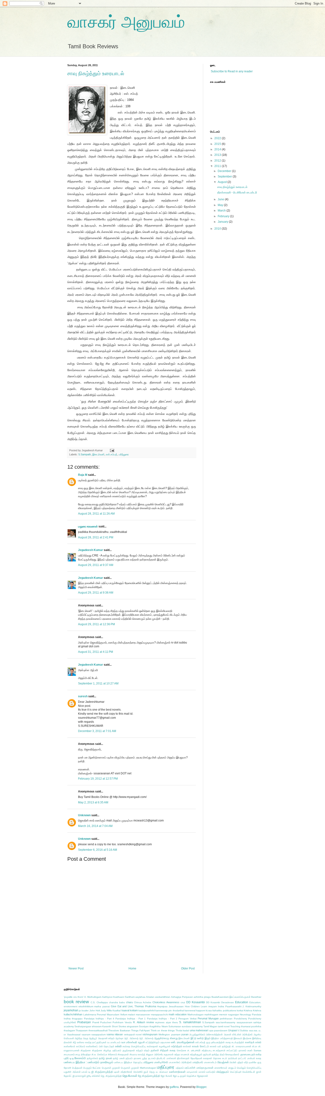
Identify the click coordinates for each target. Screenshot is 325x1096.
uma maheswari (199, 1030)
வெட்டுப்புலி (235, 1072)
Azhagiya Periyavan (182, 997)
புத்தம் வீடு (242, 1062)
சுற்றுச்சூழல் (196, 1054)
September (225, 176)
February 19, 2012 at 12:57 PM (98, 778)
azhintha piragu (202, 997)
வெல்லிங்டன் (248, 1072)
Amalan (150, 997)
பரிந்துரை (124, 454)
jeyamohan (71, 1010)
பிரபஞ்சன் (223, 1062)
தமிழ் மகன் (118, 1058)
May (221, 205)
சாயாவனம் (69, 1054)
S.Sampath (84, 454)
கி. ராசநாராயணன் (241, 1046)
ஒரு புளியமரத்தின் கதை (218, 1042)
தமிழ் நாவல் (105, 1058)
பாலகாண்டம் (210, 1062)
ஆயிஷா (119, 1038)
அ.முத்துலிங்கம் (197, 1034)
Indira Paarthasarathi (229, 1006)
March (222, 210)
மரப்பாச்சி (190, 1067)
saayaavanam (244, 1022)
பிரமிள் (233, 1062)
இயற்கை (247, 1038)
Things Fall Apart (140, 1030)
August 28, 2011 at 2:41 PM (95, 537)
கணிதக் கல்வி (253, 1042)
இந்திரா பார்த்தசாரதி (222, 1038)
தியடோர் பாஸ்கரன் (166, 1058)
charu (129, 1002)
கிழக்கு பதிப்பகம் (112, 1050)
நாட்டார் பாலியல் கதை (249, 1058)
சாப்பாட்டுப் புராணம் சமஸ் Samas (244, 1050)
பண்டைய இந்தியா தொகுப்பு (128, 1062)
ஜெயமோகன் (130, 1075)
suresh (83, 696)
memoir (223, 1014)
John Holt (94, 1010)
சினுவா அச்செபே (154, 1054)
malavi (131, 1014)
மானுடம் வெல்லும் (237, 1068)
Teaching (235, 1026)
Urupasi (232, 1030)
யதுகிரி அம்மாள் (72, 1072)
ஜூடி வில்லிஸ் (93, 1076)
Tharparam (82, 1030)
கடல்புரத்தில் (237, 1042)
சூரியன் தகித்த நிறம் (214, 1054)
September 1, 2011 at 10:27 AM (98, 683)
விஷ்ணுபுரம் (223, 1071)
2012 (218, 160)
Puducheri (105, 1022)
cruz (183, 1002)
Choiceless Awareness (166, 1002)
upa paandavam (218, 1030)
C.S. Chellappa (99, 1002)
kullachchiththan (73, 1014)
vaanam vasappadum (94, 1034)
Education (241, 1002)
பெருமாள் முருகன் (111, 1068)
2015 (218, 144)
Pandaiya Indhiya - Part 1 (130, 1018)
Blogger (201, 1087)
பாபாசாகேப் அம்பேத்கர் (180, 1062)
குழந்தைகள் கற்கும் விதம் (136, 1050)
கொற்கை (181, 1050)
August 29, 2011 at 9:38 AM (95, 592)
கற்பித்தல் (176, 1046)
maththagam (211, 1014)
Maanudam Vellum (117, 1014)
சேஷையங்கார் (232, 1054)
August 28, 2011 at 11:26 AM (96, 513)
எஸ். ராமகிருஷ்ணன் (183, 1042)
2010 (218, 228)
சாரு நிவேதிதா (83, 1054)
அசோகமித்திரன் (214, 1034)
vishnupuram (150, 1034)
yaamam (175, 1034)
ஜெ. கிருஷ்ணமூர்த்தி (111, 1076)
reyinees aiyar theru (166, 1022)
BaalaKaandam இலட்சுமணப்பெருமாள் (231, 997)
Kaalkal (117, 1010)
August (222, 182)
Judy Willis (106, 1010)
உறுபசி (141, 1042)
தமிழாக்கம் (92, 1058)
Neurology (245, 1014)
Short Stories (119, 1026)
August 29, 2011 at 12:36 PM (96, 624)
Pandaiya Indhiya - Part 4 (99, 1018)
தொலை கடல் (220, 1058)
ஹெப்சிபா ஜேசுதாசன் (197, 1076)
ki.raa (209, 1010)
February (224, 216)
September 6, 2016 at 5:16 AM (97, 849)
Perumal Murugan (208, 1018)
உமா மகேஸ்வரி (129, 1042)
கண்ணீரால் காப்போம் (74, 1046)
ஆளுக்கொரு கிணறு (165, 1038)
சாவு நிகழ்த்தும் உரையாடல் (95, 73)
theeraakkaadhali (98, 1030)
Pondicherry (240, 1018)
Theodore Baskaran (119, 1030)
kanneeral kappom (195, 1010)
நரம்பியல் (232, 1058)
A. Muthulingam (92, 997)
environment (70, 1006)
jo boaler (84, 1010)
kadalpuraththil (146, 1010)
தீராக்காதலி (183, 1058)
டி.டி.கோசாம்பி (78, 1058)
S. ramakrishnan (190, 1022)
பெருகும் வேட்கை (92, 1068)
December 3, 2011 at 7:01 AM (97, 731)
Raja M (82, 475)
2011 (218, 166)
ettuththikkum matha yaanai (94, 1006)
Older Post (188, 968)
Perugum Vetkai (187, 1018)
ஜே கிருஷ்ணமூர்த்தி (149, 1075)
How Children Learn (196, 1006)
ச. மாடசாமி (193, 1050)
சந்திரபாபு (207, 1050)
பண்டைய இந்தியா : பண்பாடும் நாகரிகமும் (88, 1062)
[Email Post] (111, 450)
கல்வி (118, 1046)
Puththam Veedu (122, 1022)
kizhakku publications (224, 1010)
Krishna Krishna (252, 1010)
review (150, 1022)
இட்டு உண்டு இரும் (201, 1038)
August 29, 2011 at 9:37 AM (95, 565)
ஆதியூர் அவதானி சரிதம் (101, 1038)
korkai (240, 1010)
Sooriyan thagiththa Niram (153, 1026)
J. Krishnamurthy (251, 1006)
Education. (255, 1002)
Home (132, 968)
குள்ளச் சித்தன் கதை (163, 1050)
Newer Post (76, 968)
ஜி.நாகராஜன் (79, 1076)
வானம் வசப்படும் (207, 1072)
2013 (218, 155)
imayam (212, 1006)
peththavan (226, 1018)
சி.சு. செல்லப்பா (99, 1054)
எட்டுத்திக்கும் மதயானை (158, 1042)
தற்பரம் (129, 1058)
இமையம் (238, 1038)
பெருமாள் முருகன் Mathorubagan (138, 1068)
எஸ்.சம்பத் (111, 454)
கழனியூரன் (164, 1046)
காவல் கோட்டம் (200, 1046)
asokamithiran (162, 997)
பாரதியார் (197, 1062)
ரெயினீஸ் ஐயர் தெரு (144, 1072)
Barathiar (256, 997)
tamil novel (224, 1026)
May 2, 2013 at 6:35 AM (93, 802)
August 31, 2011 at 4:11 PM (95, 652)
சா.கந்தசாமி (219, 1050)
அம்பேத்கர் (247, 1034)
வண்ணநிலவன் (177, 1071)
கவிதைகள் (152, 1046)
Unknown (84, 815)
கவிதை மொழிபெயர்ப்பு (134, 1046)
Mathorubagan (195, 1014)
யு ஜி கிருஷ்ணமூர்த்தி (101, 1071)
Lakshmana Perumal (94, 1014)
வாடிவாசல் (192, 1072)
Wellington (164, 1034)
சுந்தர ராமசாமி (181, 1054)
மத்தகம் (180, 1068)
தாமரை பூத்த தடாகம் (145, 1058)
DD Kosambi (213, 1002)
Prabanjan (84, 1022)
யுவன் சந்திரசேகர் (123, 1072)
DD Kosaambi (195, 1002)
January (223, 221)
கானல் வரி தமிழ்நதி (220, 1046)
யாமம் (84, 1072)
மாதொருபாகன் (205, 1067)
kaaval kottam (130, 1010)
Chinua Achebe (142, 1002)
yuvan (184, 1034)
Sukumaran (174, 1026)
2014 (218, 149)
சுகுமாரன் (168, 1054)
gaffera (174, 1087)
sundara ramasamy (192, 1026)
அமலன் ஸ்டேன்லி (232, 1034)
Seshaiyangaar (82, 1026)
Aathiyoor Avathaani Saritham (118, 997)
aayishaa (140, 997)
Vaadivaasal (73, 1034)
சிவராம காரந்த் (137, 1054)
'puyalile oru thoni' (74, 997)
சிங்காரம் (112, 1054)
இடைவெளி (98, 454)
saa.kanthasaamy (225, 1022)
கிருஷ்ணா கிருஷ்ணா (91, 1050)
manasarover (143, 1014)
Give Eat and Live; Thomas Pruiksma (133, 1006)
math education (178, 1014)
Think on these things (163, 1030)
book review (76, 1001)
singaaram (132, 1026)
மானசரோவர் (220, 1068)
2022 (218, 138)
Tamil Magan (210, 1026)
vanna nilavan (115, 1034)
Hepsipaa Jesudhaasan (170, 1006)
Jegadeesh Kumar (90, 550)
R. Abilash (139, 1022)
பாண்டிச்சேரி (161, 1062)
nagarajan (233, 1014)
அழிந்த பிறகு (81, 1038)
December (225, 171)
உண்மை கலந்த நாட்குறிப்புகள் (91, 1042)
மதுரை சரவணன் (88, 526)
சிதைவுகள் (123, 1054)
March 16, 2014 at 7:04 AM (95, 826)
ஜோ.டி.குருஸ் (179, 1076)
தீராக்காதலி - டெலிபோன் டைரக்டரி (237, 192)
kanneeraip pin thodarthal (169, 1010)
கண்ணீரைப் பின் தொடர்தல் (100, 1046)
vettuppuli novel (133, 1034)
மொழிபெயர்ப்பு (254, 1068)
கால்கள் (187, 1046)
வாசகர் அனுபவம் (126, 22)
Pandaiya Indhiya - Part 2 (162, 1018)
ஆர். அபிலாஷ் (131, 1038)
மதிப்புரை (165, 1067)
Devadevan (227, 1002)
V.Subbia (243, 1030)
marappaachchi (159, 1014)
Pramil (95, 1022)
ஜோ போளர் (166, 1076)
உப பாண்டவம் (114, 1042)
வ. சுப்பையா (162, 1072)
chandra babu (117, 1002)
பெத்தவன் (77, 1068)
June (221, 199)
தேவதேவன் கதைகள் (201, 1058)
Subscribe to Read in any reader (231, 71)
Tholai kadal (182, 1030)
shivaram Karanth (101, 1026)
